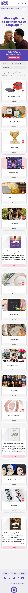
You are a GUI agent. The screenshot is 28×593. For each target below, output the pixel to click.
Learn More (16, 10)
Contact (22, 573)
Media (14, 573)
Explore (14, 265)
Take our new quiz (14, 57)
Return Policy (21, 583)
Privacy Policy (14, 583)
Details (14, 101)
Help (6, 573)
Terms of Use (7, 583)
